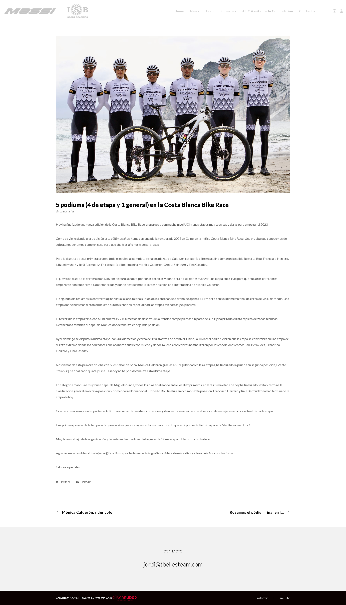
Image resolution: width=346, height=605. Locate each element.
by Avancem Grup (101, 597)
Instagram (262, 598)
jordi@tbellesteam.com (173, 564)
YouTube (285, 598)
